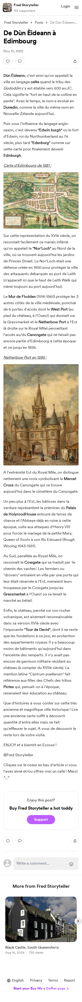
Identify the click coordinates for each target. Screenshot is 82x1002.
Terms (53, 980)
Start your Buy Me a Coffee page (39, 988)
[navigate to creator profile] (7, 7)
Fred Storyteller (26, 5)
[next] (78, 921)
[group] (41, 928)
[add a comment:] (19, 61)
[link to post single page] (41, 926)
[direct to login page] (46, 863)
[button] (76, 7)
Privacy (36, 980)
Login (65, 6)
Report (69, 980)
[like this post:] (8, 61)
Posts (39, 22)
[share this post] (75, 61)
